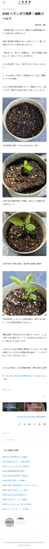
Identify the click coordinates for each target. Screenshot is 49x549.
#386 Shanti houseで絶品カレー (15, 494)
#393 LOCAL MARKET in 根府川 (15, 475)
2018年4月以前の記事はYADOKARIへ (31, 416)
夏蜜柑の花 (26, 375)
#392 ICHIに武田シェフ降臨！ (14, 480)
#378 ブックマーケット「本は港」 (16, 509)
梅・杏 (5, 375)
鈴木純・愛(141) (7, 390)
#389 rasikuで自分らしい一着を (15, 490)
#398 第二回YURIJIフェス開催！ (15, 457)
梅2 (5, 379)
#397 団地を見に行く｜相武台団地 (16, 461)
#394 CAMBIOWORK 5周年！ (14, 471)
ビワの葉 (35, 375)
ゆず (11, 375)
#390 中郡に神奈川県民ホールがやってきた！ (21, 485)
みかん (43, 375)
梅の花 (17, 375)
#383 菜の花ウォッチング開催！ (15, 499)
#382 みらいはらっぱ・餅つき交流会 (17, 504)
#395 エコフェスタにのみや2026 (16, 466)
